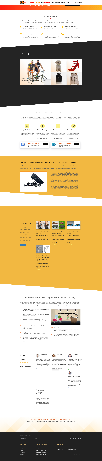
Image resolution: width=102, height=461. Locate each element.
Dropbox (29, 146)
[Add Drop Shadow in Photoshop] (73, 225)
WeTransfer (61, 146)
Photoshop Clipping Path (27, 28)
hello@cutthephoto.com (72, 449)
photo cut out (34, 165)
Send (36, 438)
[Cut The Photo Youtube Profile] (78, 438)
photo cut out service (36, 20)
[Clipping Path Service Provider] (58, 225)
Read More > (54, 37)
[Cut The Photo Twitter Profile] (76, 438)
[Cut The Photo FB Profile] (70, 438)
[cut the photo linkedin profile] (73, 438)
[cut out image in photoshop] (43, 225)
